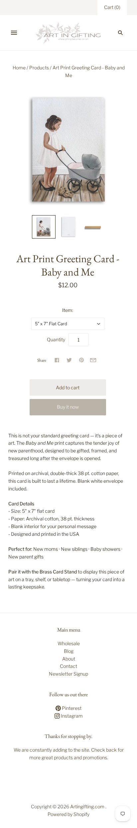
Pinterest (71, 708)
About (68, 659)
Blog (68, 651)
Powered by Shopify (68, 814)
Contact (68, 666)
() (112, 7)
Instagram (71, 716)
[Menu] (14, 33)
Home (19, 67)
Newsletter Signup (68, 674)
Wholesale (69, 643)
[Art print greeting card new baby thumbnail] (43, 227)
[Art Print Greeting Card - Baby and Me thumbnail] (68, 227)
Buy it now (68, 407)
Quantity (56, 339)
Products (39, 67)
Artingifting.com (87, 806)
